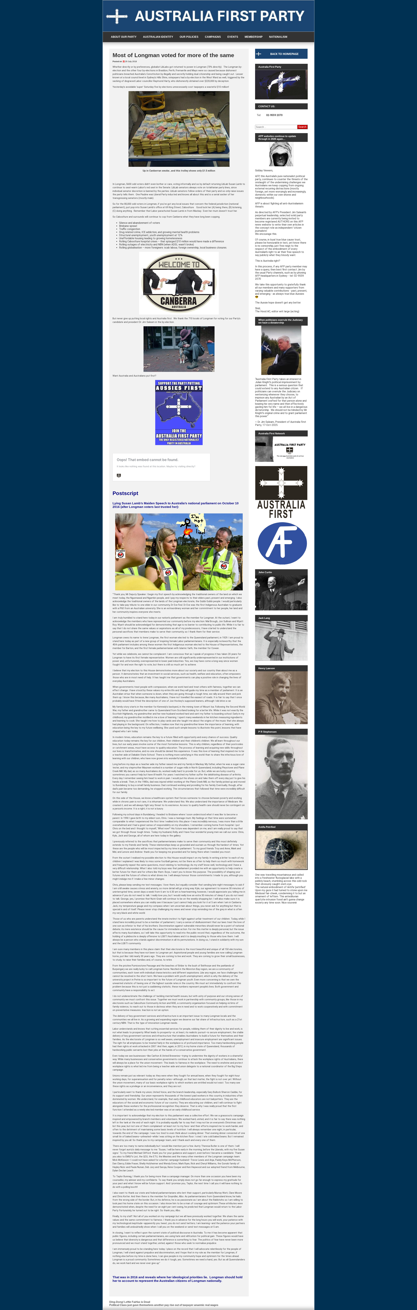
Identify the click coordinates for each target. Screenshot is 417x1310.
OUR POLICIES (189, 36)
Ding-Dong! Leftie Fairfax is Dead (129, 1302)
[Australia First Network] (281, 449)
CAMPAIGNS (213, 36)
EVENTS (232, 36)
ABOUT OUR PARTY (124, 36)
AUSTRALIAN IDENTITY (158, 36)
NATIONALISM (278, 36)
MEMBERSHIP (254, 36)
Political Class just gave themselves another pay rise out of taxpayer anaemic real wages (163, 1305)
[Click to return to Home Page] (281, 58)
